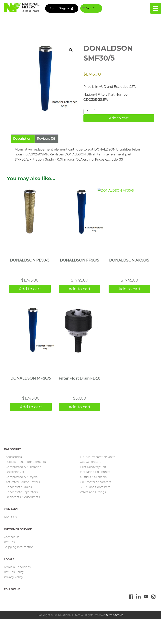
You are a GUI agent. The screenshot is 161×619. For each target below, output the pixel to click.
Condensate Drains (19, 487)
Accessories (14, 457)
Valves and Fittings (93, 492)
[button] (70, 50)
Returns (9, 542)
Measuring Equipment (95, 472)
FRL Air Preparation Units (97, 457)
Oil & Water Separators (95, 482)
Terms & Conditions (17, 567)
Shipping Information (19, 547)
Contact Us (11, 537)
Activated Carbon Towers (23, 482)
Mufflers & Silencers (93, 477)
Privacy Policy (13, 577)
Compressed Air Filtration (23, 467)
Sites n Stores (114, 614)
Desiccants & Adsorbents (23, 497)
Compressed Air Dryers (22, 477)
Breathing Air (15, 472)
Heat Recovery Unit (93, 467)
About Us (10, 517)
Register (65, 8)
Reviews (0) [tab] (46, 138)
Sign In (54, 8)
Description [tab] (22, 138)
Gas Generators (90, 462)
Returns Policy (14, 572)
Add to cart (119, 118)
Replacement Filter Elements (26, 462)
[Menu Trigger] (155, 8)
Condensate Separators (22, 492)
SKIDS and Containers (95, 487)
